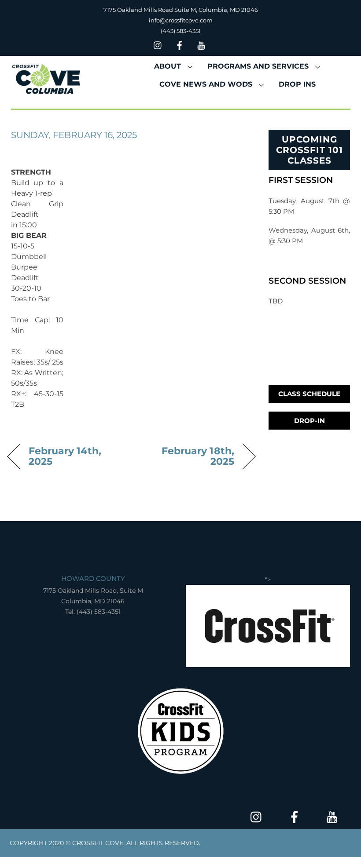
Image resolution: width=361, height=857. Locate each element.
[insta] (158, 44)
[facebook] (179, 44)
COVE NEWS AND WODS (205, 84)
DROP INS (297, 84)
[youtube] (201, 44)
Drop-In (309, 420)
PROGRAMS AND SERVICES (258, 66)
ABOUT (167, 66)
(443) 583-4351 (181, 30)
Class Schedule (309, 394)
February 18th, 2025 (186, 456)
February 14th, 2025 (65, 456)
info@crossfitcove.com (181, 20)
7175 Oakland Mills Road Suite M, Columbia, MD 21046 (180, 9)
